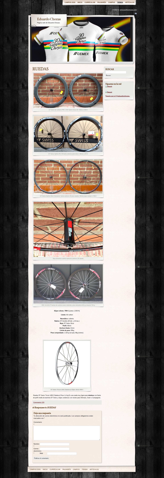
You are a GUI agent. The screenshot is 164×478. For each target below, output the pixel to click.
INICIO (80, 2)
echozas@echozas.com (128, 10)
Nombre (36, 445)
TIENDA (120, 2)
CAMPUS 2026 (70, 2)
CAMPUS (111, 2)
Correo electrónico (37, 451)
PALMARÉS (101, 2)
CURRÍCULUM (90, 2)
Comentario (37, 423)
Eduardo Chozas (49, 19)
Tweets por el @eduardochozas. (117, 96)
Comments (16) (38, 402)
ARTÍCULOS (129, 2)
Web (41, 453)
